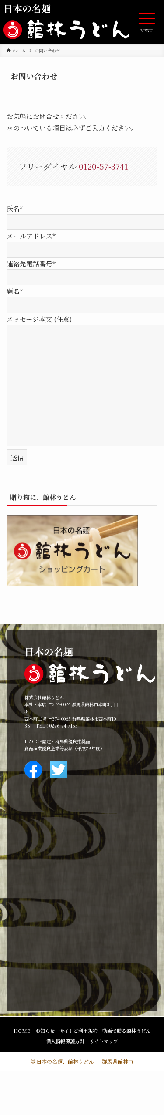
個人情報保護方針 (65, 1041)
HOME (22, 1030)
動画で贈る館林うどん (126, 1030)
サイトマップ (104, 1041)
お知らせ (45, 1030)
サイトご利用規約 (78, 1030)
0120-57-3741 (103, 166)
